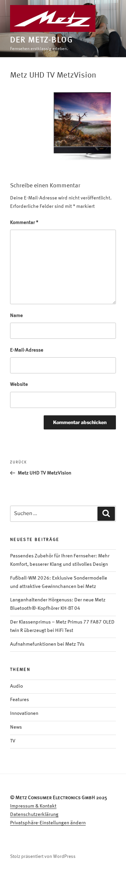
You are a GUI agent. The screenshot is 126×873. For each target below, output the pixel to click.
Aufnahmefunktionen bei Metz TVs (47, 644)
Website (19, 384)
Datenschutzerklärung (34, 814)
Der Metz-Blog (41, 40)
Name (16, 315)
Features (19, 699)
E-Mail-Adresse (26, 350)
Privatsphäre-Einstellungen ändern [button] (48, 823)
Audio (16, 686)
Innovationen (24, 713)
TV (12, 741)
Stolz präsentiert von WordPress (43, 856)
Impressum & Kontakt (33, 806)
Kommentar (24, 222)
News (16, 727)
